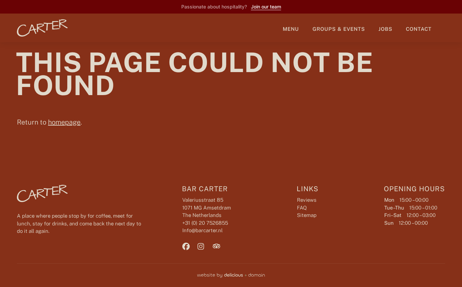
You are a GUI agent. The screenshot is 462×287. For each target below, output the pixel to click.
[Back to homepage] (37, 28)
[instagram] (204, 246)
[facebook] (189, 246)
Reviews (307, 200)
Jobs (385, 28)
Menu (291, 28)
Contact (419, 28)
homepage (64, 122)
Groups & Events (339, 28)
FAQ (302, 208)
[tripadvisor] (219, 246)
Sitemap (307, 215)
